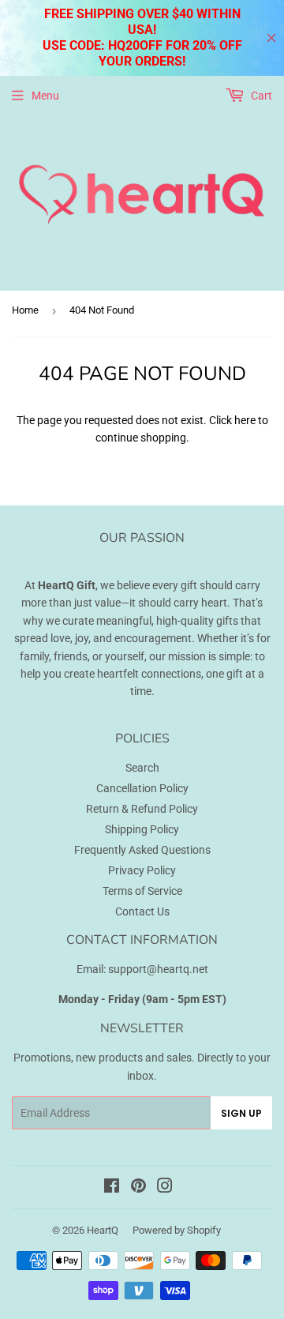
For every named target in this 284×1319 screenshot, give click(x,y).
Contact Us (142, 911)
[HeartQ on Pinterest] (138, 1188)
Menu (45, 95)
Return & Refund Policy (142, 808)
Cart (260, 95)
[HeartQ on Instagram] (165, 1188)
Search (142, 767)
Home (25, 310)
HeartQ (102, 1230)
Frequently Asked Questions (142, 850)
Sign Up (241, 1113)
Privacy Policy (142, 870)
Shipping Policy (142, 829)
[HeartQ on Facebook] (111, 1188)
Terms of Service (142, 891)
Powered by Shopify (177, 1230)
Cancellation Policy (142, 788)
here (245, 420)
